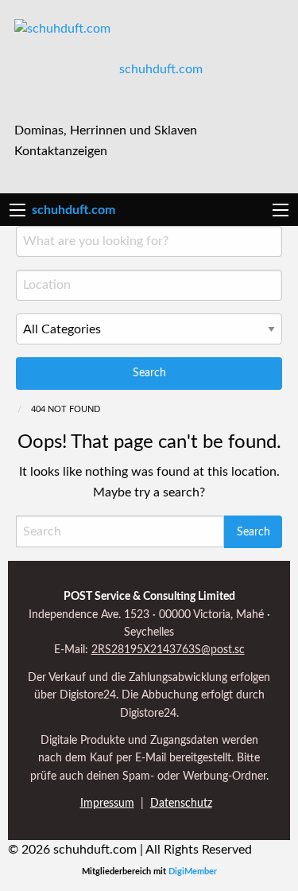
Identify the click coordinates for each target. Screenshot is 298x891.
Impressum (107, 803)
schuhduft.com (161, 69)
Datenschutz (181, 803)
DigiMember (192, 871)
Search (149, 373)
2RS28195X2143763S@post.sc (168, 650)
